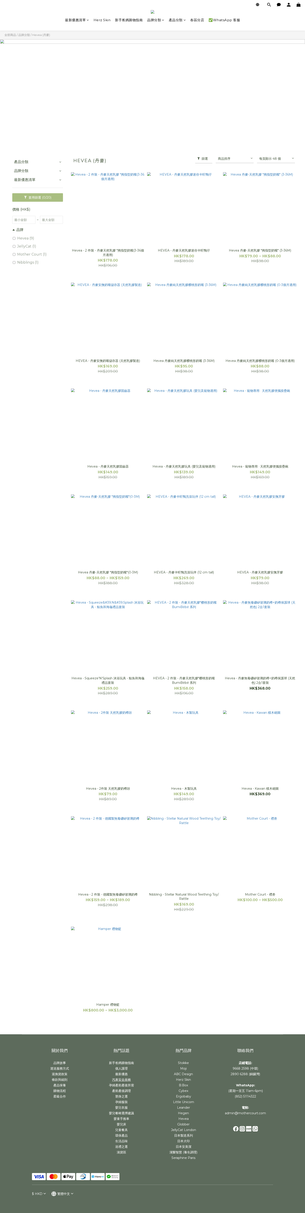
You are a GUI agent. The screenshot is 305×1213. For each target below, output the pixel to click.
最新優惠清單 (75, 20)
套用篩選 (39, 197)
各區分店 (197, 20)
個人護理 (121, 1068)
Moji (183, 1068)
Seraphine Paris (183, 1158)
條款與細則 (59, 1080)
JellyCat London (183, 1130)
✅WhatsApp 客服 (224, 20)
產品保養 (59, 1085)
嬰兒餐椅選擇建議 (121, 1113)
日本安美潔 (183, 1147)
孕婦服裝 (121, 1102)
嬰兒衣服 (121, 1108)
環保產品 (121, 1135)
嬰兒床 (121, 1124)
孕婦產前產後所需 (121, 1085)
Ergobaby (183, 1096)
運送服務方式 (59, 1068)
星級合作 (59, 1096)
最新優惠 (121, 1074)
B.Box (183, 1085)
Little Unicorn (183, 1102)
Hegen (183, 1113)
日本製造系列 (183, 1135)
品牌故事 (59, 1063)
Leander (183, 1108)
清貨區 (121, 1152)
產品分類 (176, 20)
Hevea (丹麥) (41, 35)
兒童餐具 (121, 1130)
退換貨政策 (59, 1074)
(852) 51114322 (245, 1096)
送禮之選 (121, 1147)
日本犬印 (183, 1141)
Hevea (183, 1119)
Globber (183, 1124)
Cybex (183, 1091)
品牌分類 (154, 20)
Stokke (183, 1063)
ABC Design (183, 1074)
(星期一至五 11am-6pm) (245, 1091)
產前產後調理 (121, 1091)
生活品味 (121, 1141)
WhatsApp (245, 1085)
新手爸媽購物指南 (129, 20)
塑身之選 (121, 1096)
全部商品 (10, 35)
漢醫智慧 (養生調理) (183, 1152)
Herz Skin (102, 20)
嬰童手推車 (121, 1119)
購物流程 (59, 1091)
